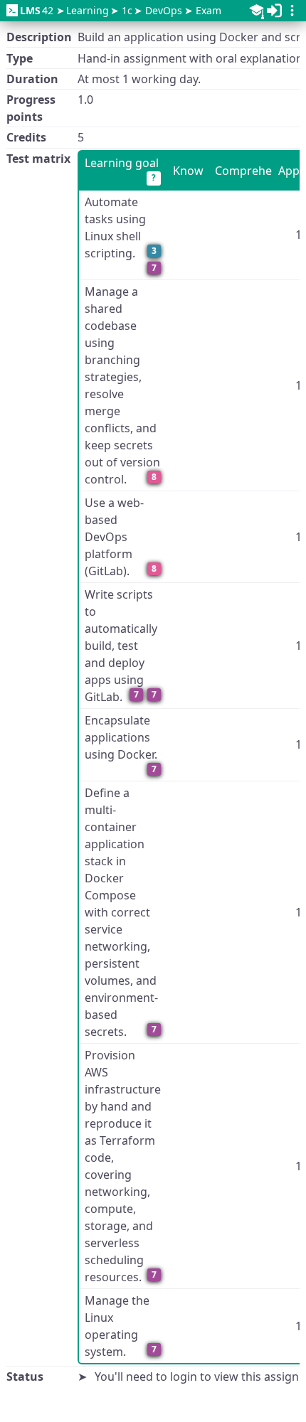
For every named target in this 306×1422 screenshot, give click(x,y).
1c (127, 10)
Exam (208, 10)
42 (36, 10)
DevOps (163, 10)
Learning (87, 10)
